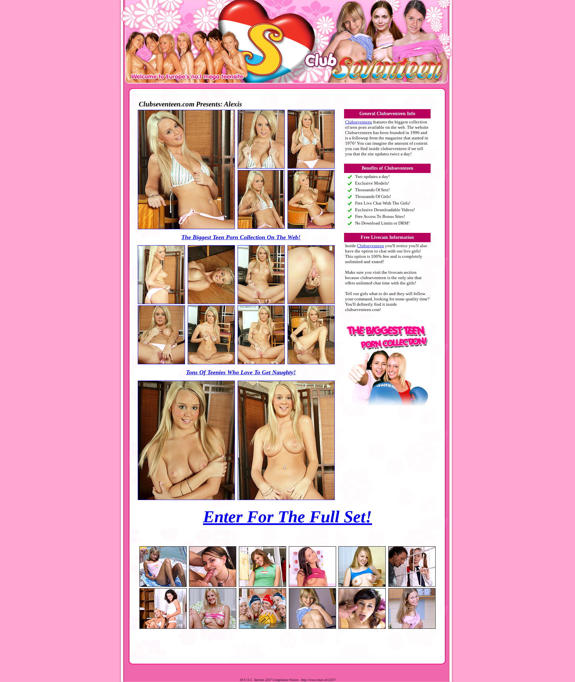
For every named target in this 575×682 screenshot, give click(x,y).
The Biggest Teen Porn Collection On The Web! (240, 237)
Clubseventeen (358, 121)
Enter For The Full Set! (287, 516)
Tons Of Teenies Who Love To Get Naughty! (241, 372)
